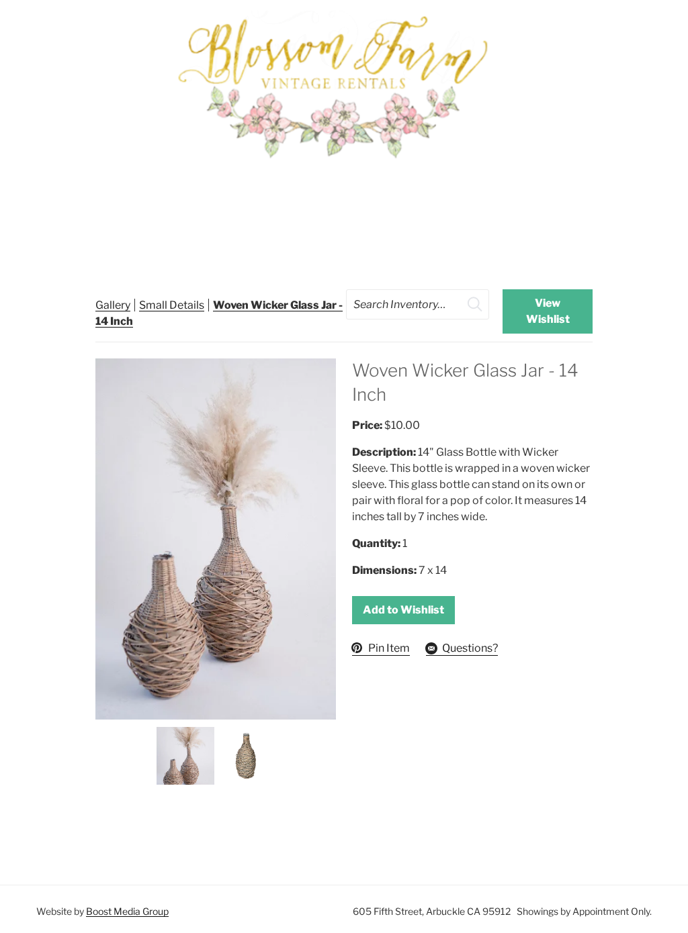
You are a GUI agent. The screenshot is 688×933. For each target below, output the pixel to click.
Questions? (470, 648)
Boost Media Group (127, 911)
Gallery (112, 305)
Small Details (171, 305)
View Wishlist (548, 311)
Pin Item (389, 648)
